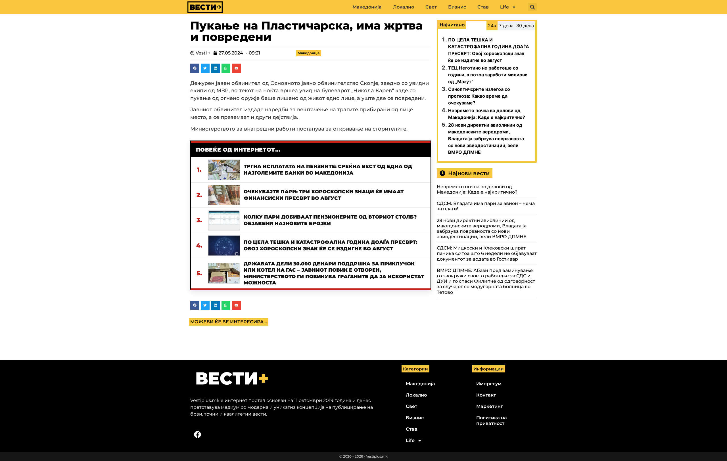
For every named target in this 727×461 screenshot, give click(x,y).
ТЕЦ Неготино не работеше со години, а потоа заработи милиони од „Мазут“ (488, 74)
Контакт (486, 395)
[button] (532, 7)
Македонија (367, 7)
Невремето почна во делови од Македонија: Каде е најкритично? (477, 189)
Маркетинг (489, 406)
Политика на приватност (491, 420)
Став (483, 7)
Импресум (489, 383)
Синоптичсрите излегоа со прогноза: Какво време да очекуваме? (479, 96)
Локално (403, 7)
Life (504, 7)
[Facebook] (197, 434)
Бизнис (457, 7)
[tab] (492, 25)
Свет (431, 7)
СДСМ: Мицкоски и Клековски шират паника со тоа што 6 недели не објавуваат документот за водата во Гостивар (487, 253)
